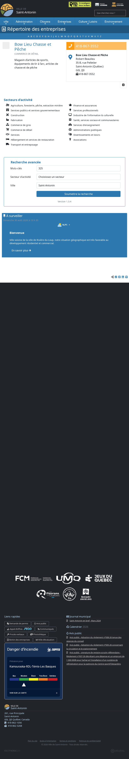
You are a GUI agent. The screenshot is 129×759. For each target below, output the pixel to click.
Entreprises (64, 21)
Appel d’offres (16, 629)
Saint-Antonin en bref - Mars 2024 (85, 620)
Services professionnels (85, 110)
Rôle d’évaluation (46, 639)
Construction (17, 115)
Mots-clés (16, 168)
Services (15, 134)
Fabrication (17, 120)
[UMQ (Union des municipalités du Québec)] (68, 578)
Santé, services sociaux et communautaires (96, 120)
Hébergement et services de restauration (32, 139)
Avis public (41, 623)
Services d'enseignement (86, 125)
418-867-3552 (87, 46)
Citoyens (45, 21)
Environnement (113, 21)
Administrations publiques (87, 129)
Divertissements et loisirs (86, 134)
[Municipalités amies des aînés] (86, 594)
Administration (24, 21)
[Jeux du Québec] (99, 578)
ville (6, 21)
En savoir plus (20, 250)
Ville (12, 185)
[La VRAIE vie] (69, 594)
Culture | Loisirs (88, 21)
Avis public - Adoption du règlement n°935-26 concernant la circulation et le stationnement (94, 646)
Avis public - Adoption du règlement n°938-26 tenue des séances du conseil (93, 639)
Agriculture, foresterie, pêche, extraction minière (37, 105)
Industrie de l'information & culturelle (93, 115)
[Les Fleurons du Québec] (48, 594)
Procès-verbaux (16, 634)
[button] (126, 277)
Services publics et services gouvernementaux (35, 110)
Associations (80, 139)
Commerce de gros (21, 125)
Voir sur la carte (18, 693)
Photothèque (39, 634)
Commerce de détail (21, 129)
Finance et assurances (85, 105)
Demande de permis (18, 623)
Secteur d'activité (20, 177)
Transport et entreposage (24, 144)
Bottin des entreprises (19, 639)
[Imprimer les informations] (123, 85)
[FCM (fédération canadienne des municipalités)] (34, 578)
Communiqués (46, 629)
